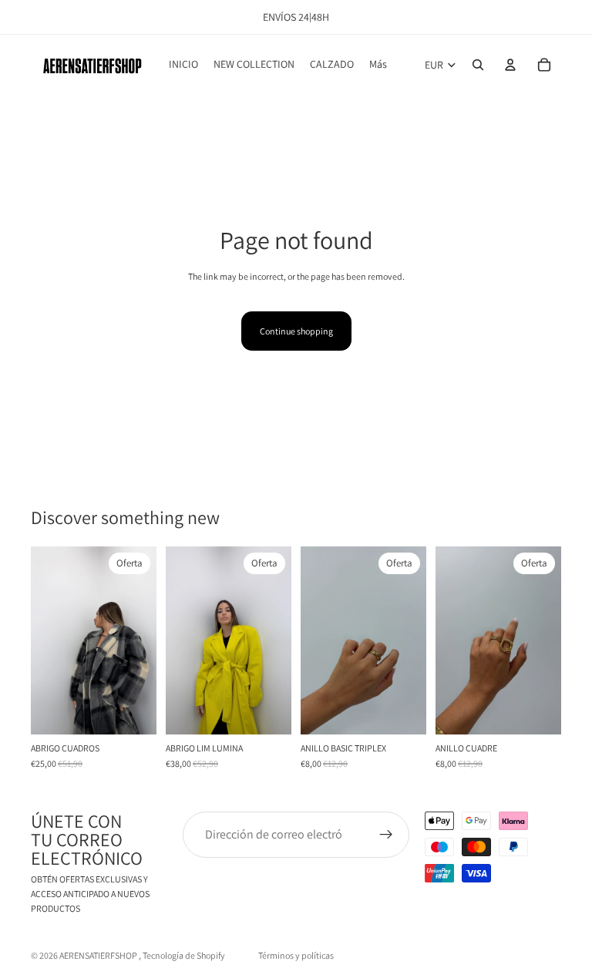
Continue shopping (296, 331)
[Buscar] (478, 65)
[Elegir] (267, 710)
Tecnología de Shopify (184, 955)
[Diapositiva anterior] (48, 640)
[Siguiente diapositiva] (139, 640)
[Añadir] (132, 710)
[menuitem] (378, 65)
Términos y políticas (296, 955)
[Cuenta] (510, 65)
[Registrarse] (386, 834)
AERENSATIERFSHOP (99, 955)
